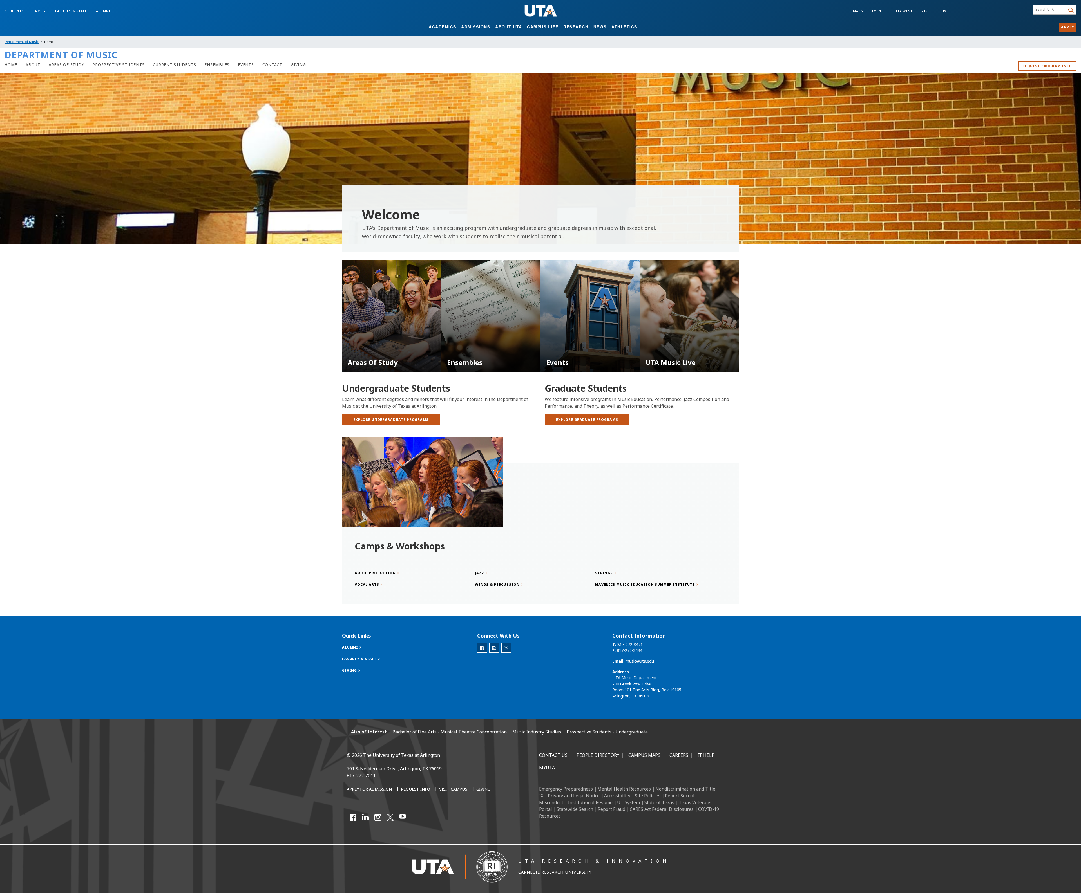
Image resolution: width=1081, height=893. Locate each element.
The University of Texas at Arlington (401, 755)
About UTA (508, 27)
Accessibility (617, 796)
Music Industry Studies (536, 732)
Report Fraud (611, 809)
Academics (442, 27)
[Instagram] (377, 817)
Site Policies (647, 796)
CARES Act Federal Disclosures (662, 809)
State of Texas (659, 802)
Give (944, 11)
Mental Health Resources (624, 789)
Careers (678, 755)
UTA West (904, 11)
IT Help (705, 755)
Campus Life (543, 27)
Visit (926, 11)
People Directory (598, 755)
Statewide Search (575, 809)
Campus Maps (644, 755)
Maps (858, 11)
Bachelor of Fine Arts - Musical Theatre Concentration (449, 732)
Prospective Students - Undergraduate (607, 732)
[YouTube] (402, 817)
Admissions (475, 27)
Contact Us (553, 755)
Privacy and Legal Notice (574, 796)
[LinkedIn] (365, 817)
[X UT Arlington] (390, 817)
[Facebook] (353, 817)
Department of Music (22, 41)
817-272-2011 (361, 775)
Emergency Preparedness (566, 789)
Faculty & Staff (71, 11)
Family (39, 11)
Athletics (624, 27)
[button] (357, 647)
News (600, 27)
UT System (628, 802)
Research (575, 27)
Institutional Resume (590, 802)
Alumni (103, 11)
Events (879, 11)
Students (14, 11)
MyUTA (547, 767)
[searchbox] (1050, 10)
